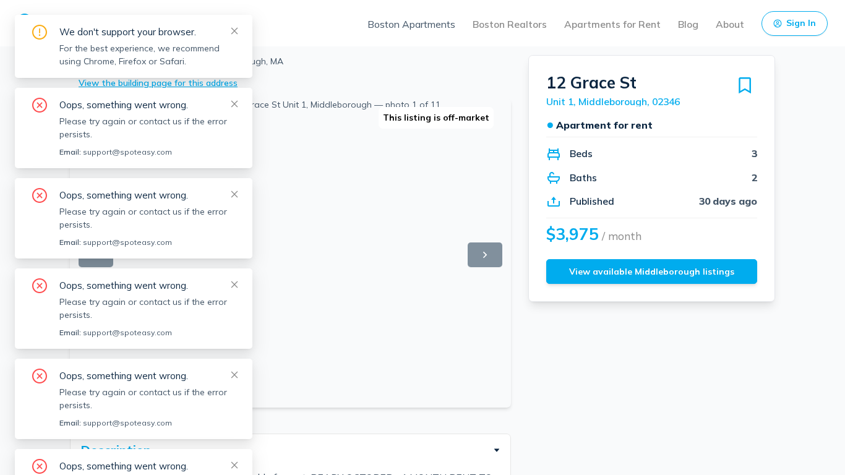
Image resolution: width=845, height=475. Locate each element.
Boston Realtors (510, 24)
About (730, 24)
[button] (290, 450)
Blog (688, 24)
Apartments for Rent (612, 24)
